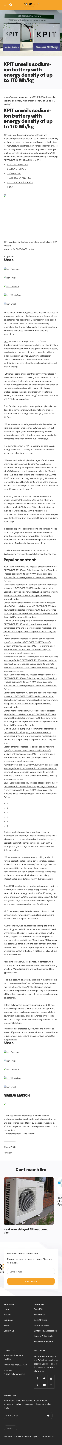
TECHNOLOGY (14, 173)
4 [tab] (7, 817)
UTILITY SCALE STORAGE (20, 182)
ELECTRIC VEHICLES (17, 164)
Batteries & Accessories (45, 1330)
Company (8, 1320)
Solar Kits (38, 1309)
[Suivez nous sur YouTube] (44, 1385)
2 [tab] (7, 808)
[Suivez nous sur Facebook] (37, 1378)
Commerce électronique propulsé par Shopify (35, 1436)
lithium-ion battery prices (21, 312)
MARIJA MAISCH (32, 160)
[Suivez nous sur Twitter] (44, 1378)
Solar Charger (40, 1320)
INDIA (10, 187)
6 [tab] (7, 826)
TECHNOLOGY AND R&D (19, 178)
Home (6, 1309)
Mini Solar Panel (41, 1325)
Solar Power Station (43, 1341)
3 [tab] (7, 812)
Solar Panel (39, 1314)
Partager (8, 1152)
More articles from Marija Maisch (19, 1133)
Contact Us (9, 1330)
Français (9, 1428)
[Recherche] (10, 4)
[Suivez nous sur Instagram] (51, 1378)
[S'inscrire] (48, 1416)
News (6, 1325)
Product (7, 1314)
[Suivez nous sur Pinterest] (37, 1385)
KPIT (6, 341)
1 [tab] (7, 803)
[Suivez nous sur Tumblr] (51, 1385)
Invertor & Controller (44, 1336)
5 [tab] (7, 821)
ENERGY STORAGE (16, 169)
